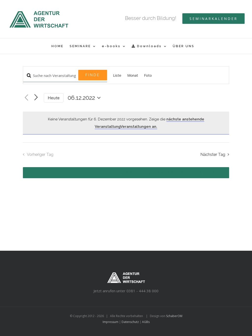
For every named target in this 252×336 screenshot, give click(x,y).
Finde (92, 75)
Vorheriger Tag (40, 154)
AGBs (146, 322)
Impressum (110, 322)
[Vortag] (26, 98)
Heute (54, 98)
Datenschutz (130, 322)
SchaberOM (174, 316)
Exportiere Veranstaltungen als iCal (169, 172)
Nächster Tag (212, 154)
